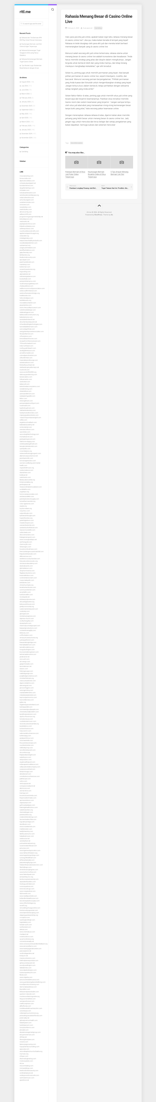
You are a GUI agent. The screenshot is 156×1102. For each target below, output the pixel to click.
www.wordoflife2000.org (28, 372)
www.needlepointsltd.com (28, 896)
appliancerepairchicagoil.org (29, 233)
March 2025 (26, 122)
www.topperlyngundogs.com (29, 855)
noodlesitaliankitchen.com (28, 243)
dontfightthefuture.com (27, 350)
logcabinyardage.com (27, 822)
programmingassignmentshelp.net (31, 217)
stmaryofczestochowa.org (29, 637)
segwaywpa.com (25, 802)
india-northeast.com (26, 346)
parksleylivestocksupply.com (29, 499)
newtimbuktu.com (26, 209)
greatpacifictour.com (27, 738)
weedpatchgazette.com (27, 396)
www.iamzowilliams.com (28, 946)
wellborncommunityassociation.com (32, 288)
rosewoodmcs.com (26, 936)
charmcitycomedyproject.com (30, 625)
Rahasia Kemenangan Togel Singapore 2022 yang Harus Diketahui (30, 53)
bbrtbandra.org (25, 255)
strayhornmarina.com (27, 571)
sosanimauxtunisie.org (27, 269)
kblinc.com (23, 398)
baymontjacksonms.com (28, 697)
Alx (112, 215)
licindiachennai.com (26, 185)
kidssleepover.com (26, 219)
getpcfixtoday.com (26, 252)
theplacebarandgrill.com (28, 755)
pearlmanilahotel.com (27, 262)
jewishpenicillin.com (26, 458)
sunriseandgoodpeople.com (29, 709)
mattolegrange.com (26, 673)
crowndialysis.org (26, 451)
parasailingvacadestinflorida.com (31, 1015)
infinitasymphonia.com (27, 599)
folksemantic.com (26, 379)
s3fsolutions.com (26, 336)
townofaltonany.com (27, 700)
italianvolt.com (25, 384)
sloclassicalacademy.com (28, 563)
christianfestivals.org (27, 678)
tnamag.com (24, 793)
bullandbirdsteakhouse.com (29, 898)
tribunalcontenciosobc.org (29, 561)
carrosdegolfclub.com (27, 329)
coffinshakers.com (26, 635)
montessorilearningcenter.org (29, 996)
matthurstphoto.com (27, 1003)
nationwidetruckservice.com (29, 733)
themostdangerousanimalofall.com (32, 551)
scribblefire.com (25, 489)
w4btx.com (23, 420)
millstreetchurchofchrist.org (29, 1013)
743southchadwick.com (28, 343)
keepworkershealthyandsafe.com (31, 240)
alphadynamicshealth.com (29, 1020)
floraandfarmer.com (26, 334)
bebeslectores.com (26, 317)
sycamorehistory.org (27, 939)
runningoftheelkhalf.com (28, 858)
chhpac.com (24, 1056)
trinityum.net (24, 956)
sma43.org (23, 905)
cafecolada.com (25, 532)
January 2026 (26, 102)
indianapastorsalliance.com (29, 764)
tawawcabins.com (26, 377)
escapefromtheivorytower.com (30, 341)
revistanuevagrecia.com (28, 616)
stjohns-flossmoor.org (27, 716)
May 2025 (25, 114)
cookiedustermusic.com (28, 721)
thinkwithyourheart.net (27, 365)
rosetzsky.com (25, 611)
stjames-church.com (27, 618)
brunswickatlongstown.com (29, 652)
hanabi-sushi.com (26, 925)
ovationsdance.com (26, 470)
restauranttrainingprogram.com (30, 453)
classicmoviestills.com (27, 530)
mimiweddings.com (26, 1068)
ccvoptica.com (25, 917)
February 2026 (26, 98)
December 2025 (27, 106)
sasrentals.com (25, 432)
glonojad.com (24, 614)
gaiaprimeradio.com (26, 664)
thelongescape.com (26, 671)
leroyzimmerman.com (27, 1035)
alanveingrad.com (26, 685)
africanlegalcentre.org (27, 602)
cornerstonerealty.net (27, 941)
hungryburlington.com (27, 649)
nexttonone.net (25, 838)
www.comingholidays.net (28, 539)
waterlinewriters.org (26, 810)
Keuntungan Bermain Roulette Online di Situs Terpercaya (97, 174)
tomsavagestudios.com (28, 460)
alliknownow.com (26, 556)
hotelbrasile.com (25, 295)
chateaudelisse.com (26, 286)
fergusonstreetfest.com (28, 999)
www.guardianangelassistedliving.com (33, 982)
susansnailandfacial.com (28, 846)
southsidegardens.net (27, 953)
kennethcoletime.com (27, 647)
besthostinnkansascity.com (29, 1070)
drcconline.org (24, 752)
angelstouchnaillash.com (28, 422)
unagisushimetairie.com (28, 248)
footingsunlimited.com (27, 884)
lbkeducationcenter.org (27, 480)
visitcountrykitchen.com (28, 681)
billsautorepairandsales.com (29, 992)
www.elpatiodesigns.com (28, 970)
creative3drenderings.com (28, 817)
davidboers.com (25, 824)
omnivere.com (24, 204)
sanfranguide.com (26, 542)
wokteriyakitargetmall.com (28, 444)
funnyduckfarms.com (27, 1027)
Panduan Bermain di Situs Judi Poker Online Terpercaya (75, 174)
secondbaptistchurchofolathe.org (31, 1051)
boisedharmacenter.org (27, 501)
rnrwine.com (24, 1042)
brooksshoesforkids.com (28, 795)
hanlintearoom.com (26, 1025)
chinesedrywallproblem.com (29, 712)
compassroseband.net (27, 786)
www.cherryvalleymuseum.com (30, 307)
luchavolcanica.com (26, 728)
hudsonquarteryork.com (28, 972)
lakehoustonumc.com (27, 834)
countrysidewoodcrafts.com (29, 231)
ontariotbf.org (24, 236)
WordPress (98, 215)
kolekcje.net (23, 475)
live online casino (76, 143)
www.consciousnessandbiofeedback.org (33, 944)
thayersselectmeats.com (28, 798)
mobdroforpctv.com (26, 523)
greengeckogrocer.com (27, 439)
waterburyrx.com (25, 757)
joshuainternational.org (27, 843)
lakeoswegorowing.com (28, 1044)
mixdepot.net (24, 934)
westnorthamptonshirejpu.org (30, 293)
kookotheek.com (25, 279)
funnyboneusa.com (26, 719)
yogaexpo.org (24, 492)
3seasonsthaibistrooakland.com (31, 487)
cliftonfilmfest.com (26, 358)
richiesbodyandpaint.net (28, 183)
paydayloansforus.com (28, 224)
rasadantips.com (25, 207)
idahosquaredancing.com (28, 374)
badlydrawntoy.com (26, 831)
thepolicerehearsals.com (28, 554)
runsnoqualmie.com (26, 886)
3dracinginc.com (25, 547)
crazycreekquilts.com (27, 580)
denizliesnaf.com (25, 774)
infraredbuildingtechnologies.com (31, 324)
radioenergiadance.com (28, 276)
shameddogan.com (26, 812)
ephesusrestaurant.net (27, 963)
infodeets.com (24, 190)
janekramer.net (24, 657)
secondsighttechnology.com (29, 434)
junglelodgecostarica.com (28, 676)
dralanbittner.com (25, 391)
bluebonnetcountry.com (28, 257)
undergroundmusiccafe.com (29, 1075)
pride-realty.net (24, 1018)
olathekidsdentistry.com (28, 410)
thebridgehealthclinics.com (29, 807)
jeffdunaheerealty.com (27, 860)
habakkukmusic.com (27, 836)
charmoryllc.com (25, 544)
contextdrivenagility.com (28, 630)
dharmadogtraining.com (28, 1058)
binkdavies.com (25, 582)
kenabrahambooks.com (28, 587)
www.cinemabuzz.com (27, 932)
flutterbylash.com (25, 1023)
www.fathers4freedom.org (28, 853)
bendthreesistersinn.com (28, 714)
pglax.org (23, 702)
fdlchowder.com (25, 893)
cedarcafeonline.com (27, 197)
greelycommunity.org (27, 606)
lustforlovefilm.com (26, 594)
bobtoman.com (25, 267)
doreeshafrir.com (25, 623)
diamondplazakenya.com (28, 987)
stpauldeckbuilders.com (28, 881)
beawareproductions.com (28, 628)
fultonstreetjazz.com (26, 298)
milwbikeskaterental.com (28, 695)
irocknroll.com (25, 370)
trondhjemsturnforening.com (29, 984)
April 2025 (25, 118)
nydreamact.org (25, 245)
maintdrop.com (25, 264)
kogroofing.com (25, 271)
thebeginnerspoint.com (27, 537)
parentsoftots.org (26, 814)
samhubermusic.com (27, 1078)
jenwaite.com (24, 1030)
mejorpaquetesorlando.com (29, 415)
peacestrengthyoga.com (28, 862)
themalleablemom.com (27, 645)
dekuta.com (24, 929)
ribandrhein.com (25, 472)
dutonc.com (24, 669)
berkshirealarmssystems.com (30, 386)
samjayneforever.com (27, 1001)
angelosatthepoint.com (27, 762)
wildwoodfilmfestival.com (28, 291)
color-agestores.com (27, 504)
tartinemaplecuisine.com (28, 654)
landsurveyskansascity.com (29, 879)
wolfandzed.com (25, 927)
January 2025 (26, 130)
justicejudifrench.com (27, 640)
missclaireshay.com (26, 176)
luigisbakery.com (25, 922)
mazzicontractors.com (27, 958)
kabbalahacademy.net (27, 425)
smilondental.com (26, 427)
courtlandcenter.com (27, 745)
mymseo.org (24, 1054)
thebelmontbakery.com (27, 226)
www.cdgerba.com (26, 977)
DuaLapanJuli (87, 28)
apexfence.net (24, 1080)
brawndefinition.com (26, 575)
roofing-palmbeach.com (28, 348)
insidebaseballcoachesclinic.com (31, 1008)
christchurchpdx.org (26, 585)
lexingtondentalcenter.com (28, 446)
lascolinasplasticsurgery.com (30, 901)
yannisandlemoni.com (27, 394)
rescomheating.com (26, 1066)
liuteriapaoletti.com (26, 707)
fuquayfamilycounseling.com (29, 1046)
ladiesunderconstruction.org (29, 315)
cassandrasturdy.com (27, 525)
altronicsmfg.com (26, 212)
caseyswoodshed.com (27, 769)
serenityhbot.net (25, 841)
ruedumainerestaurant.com (29, 609)
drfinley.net (23, 1037)
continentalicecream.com (28, 578)
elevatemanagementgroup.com (30, 1032)
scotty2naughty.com (27, 621)
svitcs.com (23, 781)
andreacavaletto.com (27, 496)
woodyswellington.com (27, 965)
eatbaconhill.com (25, 214)
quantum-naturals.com (27, 994)
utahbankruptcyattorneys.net (29, 367)
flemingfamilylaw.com (27, 1039)
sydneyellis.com (25, 448)
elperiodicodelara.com (27, 181)
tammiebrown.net (25, 666)
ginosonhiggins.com (27, 688)
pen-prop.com (24, 848)
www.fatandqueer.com (27, 874)
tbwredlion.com (25, 989)
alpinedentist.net (25, 274)
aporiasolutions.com (27, 800)
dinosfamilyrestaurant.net (28, 322)
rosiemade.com (25, 405)
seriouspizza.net (25, 783)
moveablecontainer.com (28, 303)
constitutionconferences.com (30, 776)
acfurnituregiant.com (27, 200)
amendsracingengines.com (29, 869)
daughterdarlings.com (27, 188)
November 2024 (27, 138)
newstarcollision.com (27, 429)
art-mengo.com (25, 661)
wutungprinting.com (26, 690)
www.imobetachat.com (27, 826)
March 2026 (26, 94)
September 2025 (27, 110)
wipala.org (23, 506)
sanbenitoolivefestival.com (29, 527)
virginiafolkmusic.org (27, 468)
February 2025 (26, 126)
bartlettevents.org (25, 300)
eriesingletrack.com (26, 401)
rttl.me (25, 12)
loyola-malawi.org (26, 508)
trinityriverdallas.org (26, 482)
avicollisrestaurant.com (28, 750)
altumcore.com (25, 788)
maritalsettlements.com (28, 692)
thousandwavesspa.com (28, 743)
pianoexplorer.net (25, 951)
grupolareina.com (26, 305)
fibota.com (23, 975)
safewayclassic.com (27, 228)
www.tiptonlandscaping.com (29, 913)
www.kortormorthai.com (28, 872)
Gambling (25, 151)
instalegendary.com (26, 238)
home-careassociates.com (29, 494)
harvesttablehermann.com (28, 327)
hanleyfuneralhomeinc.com (29, 413)
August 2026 (26, 82)
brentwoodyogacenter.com (29, 910)
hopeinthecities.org (26, 518)
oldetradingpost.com (27, 312)
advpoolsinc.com (26, 759)
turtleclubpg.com (25, 736)
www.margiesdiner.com (28, 891)
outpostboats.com (26, 513)
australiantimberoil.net (27, 319)
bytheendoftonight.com (27, 515)
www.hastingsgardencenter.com (30, 948)
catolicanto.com (25, 477)
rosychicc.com (25, 511)
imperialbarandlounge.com (29, 360)
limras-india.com (25, 178)
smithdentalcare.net (26, 1073)
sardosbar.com (25, 382)
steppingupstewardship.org (29, 915)
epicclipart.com (25, 260)
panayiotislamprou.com (28, 281)
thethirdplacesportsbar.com (29, 960)
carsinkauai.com (25, 1011)
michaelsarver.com (26, 437)
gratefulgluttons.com (27, 520)
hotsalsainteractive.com (28, 193)
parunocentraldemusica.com (29, 979)
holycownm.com (25, 731)
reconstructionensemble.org (29, 724)
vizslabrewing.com (26, 389)
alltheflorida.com (25, 1006)
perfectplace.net (25, 484)
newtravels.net (24, 221)
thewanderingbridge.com (28, 642)
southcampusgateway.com (29, 283)
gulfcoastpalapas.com (27, 805)
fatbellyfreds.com (25, 968)
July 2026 (25, 86)
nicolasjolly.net (25, 597)
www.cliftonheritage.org (28, 903)
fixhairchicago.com (26, 771)
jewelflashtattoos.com (27, 250)
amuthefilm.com (25, 592)
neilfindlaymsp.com (26, 748)
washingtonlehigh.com (27, 920)
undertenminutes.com (27, 202)
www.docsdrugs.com (27, 889)
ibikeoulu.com (24, 633)
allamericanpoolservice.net (29, 456)
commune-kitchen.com (27, 590)
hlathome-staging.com (27, 441)
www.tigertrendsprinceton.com (30, 850)
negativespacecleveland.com (29, 704)
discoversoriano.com (27, 535)
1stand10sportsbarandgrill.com (30, 417)
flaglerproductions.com (28, 573)
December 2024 (27, 133)
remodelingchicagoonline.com (30, 908)
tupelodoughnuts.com (27, 408)
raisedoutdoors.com (27, 362)
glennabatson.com (26, 568)
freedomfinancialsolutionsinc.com (31, 865)
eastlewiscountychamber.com (30, 559)
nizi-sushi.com (25, 659)
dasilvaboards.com (26, 566)
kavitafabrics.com (26, 726)
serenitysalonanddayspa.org (29, 195)
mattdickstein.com (26, 829)
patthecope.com (25, 779)
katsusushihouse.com (27, 604)
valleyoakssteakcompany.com (30, 767)
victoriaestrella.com (26, 740)
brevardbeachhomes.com (28, 338)
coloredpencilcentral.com (28, 355)
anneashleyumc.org (26, 877)
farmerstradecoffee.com (28, 819)
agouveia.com (24, 1049)
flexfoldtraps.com (26, 867)
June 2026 (25, 90)
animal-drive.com (25, 791)
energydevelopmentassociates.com (32, 331)
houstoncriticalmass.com (28, 549)
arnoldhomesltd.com (27, 353)
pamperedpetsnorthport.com (29, 403)
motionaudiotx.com (26, 1061)
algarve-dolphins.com (27, 683)
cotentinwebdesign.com (28, 310)
